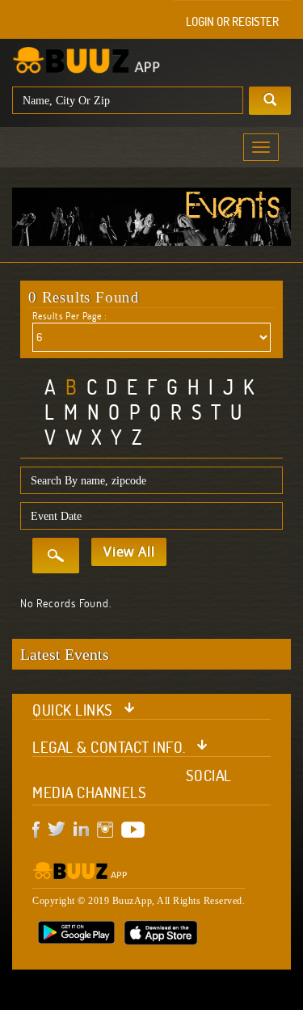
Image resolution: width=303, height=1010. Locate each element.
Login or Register (232, 21)
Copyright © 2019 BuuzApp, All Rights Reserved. (138, 900)
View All (128, 551)
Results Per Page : (69, 316)
